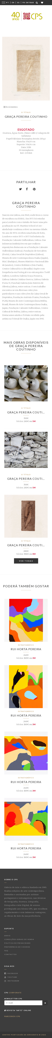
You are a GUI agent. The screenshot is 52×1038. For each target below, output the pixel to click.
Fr (24, 2)
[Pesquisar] (37, 2)
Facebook (12, 973)
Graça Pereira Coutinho (26, 116)
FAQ (6, 950)
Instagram (13, 981)
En (13, 2)
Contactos (10, 954)
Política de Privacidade (17, 943)
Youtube (12, 977)
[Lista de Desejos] (42, 2)
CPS (13, 993)
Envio (7, 935)
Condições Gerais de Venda (19, 939)
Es (18, 2)
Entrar (30, 2)
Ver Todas (26, 561)
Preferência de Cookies (17, 947)
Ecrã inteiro (11, 107)
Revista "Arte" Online (18, 1010)
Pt (7, 2)
